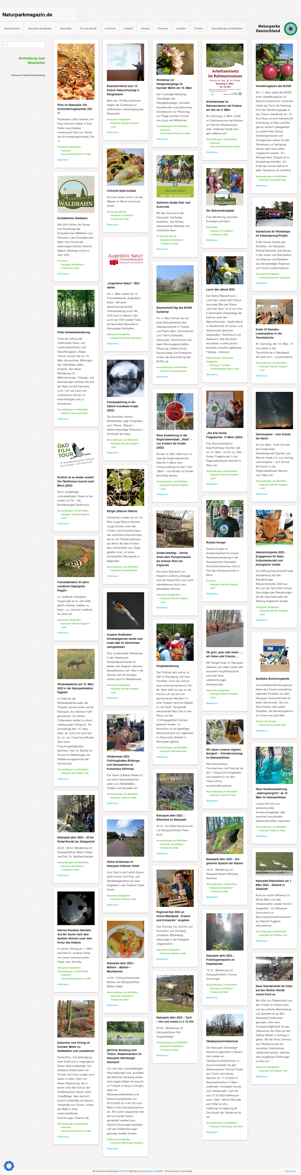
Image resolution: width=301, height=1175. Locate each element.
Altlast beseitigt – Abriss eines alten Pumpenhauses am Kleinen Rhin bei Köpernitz (173, 559)
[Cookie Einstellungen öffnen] (9, 1170)
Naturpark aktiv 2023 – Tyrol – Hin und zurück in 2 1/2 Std (175, 1019)
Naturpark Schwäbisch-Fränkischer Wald (122, 216)
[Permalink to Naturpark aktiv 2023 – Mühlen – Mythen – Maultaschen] (125, 939)
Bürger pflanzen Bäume (122, 511)
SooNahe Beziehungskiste (272, 679)
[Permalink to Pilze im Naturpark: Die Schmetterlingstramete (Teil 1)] (76, 72)
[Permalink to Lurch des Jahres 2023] (224, 270)
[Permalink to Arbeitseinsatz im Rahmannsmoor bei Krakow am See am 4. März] (224, 70)
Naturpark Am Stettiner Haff (75, 773)
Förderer (198, 28)
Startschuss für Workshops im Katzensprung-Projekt (273, 233)
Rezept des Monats (116, 211)
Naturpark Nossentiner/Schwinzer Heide (76, 152)
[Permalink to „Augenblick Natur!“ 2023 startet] (125, 259)
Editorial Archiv (213, 357)
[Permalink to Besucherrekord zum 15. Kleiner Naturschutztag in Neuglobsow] (125, 62)
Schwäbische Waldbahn (72, 218)
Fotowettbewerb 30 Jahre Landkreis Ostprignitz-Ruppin (73, 586)
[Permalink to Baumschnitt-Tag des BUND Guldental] (175, 284)
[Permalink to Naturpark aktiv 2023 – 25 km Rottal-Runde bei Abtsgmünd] (76, 813)
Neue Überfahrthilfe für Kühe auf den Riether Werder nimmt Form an (274, 990)
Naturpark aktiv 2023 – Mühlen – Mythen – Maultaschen (121, 967)
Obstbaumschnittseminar (222, 1041)
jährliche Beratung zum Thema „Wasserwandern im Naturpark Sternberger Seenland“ (124, 1056)
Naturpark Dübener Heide (123, 797)
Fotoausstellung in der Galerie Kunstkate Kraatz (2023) (122, 406)
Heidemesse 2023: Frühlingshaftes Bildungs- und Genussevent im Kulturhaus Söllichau (123, 762)
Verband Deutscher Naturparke (275, 277)
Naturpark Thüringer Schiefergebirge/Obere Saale (224, 366)
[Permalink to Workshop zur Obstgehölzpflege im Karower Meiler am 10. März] (175, 59)
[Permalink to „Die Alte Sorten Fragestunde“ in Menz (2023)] (224, 409)
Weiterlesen (63, 159)
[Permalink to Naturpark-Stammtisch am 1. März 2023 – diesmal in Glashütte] (274, 864)
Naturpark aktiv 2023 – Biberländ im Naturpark (171, 817)
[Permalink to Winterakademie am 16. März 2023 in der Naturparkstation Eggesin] (76, 664)
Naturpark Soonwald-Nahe (273, 179)
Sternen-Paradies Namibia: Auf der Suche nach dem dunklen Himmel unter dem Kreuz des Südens (74, 936)
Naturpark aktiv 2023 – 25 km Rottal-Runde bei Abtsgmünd (76, 839)
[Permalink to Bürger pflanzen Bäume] (125, 487)
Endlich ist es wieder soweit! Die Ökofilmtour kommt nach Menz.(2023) (75, 481)
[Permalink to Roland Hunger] (224, 518)
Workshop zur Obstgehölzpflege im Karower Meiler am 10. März (174, 84)
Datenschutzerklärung (34, 75)
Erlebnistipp (65, 28)
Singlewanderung (167, 666)
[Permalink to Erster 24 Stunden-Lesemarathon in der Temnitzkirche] (274, 311)
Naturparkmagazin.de (27, 14)
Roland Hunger (216, 542)
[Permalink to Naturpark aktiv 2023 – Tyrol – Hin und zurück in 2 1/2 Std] (175, 993)
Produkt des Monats (166, 236)
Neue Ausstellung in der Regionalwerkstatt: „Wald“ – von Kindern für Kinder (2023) (174, 441)
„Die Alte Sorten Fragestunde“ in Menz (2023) (224, 435)
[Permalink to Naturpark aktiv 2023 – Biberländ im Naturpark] (175, 791)
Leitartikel (181, 28)
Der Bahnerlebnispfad (220, 210)
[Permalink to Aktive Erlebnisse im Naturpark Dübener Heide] (125, 838)
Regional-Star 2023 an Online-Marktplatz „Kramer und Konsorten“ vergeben (173, 916)
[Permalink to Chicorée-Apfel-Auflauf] (125, 167)
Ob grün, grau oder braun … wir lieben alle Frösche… (224, 654)
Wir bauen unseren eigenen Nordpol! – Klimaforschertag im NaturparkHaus (224, 753)
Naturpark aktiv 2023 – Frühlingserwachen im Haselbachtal (220, 960)
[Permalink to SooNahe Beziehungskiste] (274, 655)
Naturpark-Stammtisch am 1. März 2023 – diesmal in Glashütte (274, 885)
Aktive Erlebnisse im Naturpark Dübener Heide (123, 864)
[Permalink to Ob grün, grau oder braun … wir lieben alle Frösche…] (224, 628)
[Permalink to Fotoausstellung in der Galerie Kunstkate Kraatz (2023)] (125, 378)
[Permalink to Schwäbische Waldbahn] (76, 194)
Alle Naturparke (12, 28)
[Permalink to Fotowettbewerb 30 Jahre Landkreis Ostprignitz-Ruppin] (76, 558)
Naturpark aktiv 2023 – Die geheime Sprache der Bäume (224, 861)
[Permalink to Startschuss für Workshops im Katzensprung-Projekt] (274, 214)
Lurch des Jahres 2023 (220, 289)
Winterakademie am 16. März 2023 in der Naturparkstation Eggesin (75, 688)
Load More (175, 1165)
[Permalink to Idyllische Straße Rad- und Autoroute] (175, 176)
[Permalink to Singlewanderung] (175, 642)
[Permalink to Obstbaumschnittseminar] (224, 1025)
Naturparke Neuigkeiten (40, 28)
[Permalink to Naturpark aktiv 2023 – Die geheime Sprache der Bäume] (224, 835)
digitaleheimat (148, 1171)
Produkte (128, 28)
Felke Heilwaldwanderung (73, 332)
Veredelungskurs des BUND (273, 86)
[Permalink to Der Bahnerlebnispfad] (224, 186)
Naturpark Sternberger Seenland (226, 1126)
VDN (125, 1171)
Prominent (163, 28)
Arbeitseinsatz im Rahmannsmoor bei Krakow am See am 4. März (224, 106)
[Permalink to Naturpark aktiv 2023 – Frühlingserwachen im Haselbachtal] (224, 931)
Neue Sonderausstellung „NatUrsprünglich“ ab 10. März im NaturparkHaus (272, 793)
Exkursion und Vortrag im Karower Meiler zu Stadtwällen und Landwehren (75, 1047)
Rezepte (145, 28)
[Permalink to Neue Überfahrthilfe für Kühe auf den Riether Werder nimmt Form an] (274, 969)
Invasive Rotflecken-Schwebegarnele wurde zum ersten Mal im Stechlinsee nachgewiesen (125, 641)
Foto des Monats (88, 28)
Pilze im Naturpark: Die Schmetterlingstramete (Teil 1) (74, 109)
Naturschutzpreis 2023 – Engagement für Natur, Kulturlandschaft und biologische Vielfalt (271, 558)
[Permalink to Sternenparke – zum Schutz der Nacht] (274, 410)
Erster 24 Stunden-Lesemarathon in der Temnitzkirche (269, 333)
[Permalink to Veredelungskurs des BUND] (274, 62)
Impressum (16, 75)
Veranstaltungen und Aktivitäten (226, 28)
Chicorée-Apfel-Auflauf (121, 191)
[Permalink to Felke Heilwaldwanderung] (76, 308)
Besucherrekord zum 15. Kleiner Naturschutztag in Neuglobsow (123, 90)
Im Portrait (110, 28)
